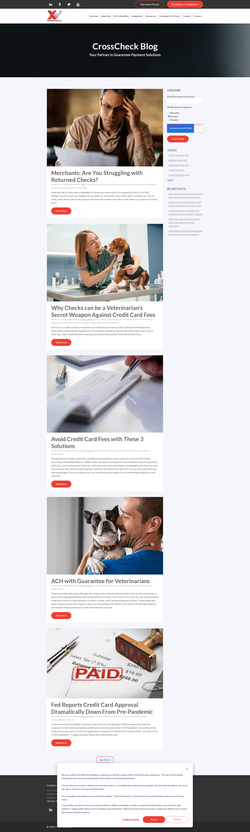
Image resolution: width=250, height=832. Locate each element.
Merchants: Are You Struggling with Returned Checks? (97, 176)
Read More (61, 210)
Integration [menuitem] (137, 16)
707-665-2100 (53, 801)
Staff (83, 184)
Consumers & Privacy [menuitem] (169, 16)
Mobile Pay (114, 323)
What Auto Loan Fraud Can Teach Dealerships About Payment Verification (184, 222)
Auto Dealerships (179, 165)
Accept (154, 819)
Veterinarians (112, 319)
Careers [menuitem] (187, 16)
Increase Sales (133, 319)
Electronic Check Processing (131, 184)
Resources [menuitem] (151, 16)
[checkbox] (185, 116)
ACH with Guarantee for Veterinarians (100, 580)
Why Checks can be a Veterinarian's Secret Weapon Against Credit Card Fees (103, 311)
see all (170, 179)
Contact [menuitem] (198, 16)
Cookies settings (130, 819)
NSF (85, 188)
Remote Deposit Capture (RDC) (63, 188)
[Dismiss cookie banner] (187, 769)
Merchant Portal (149, 4)
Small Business (115, 716)
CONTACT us (54, 785)
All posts (105, 759)
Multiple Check (57, 323)
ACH (62, 454)
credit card (79, 188)
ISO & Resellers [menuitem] (121, 16)
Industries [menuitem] (106, 16)
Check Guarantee (113, 184)
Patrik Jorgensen (87, 319)
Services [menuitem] (94, 16)
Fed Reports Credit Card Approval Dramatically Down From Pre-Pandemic (102, 708)
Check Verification (149, 184)
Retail (107, 716)
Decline (177, 819)
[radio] (185, 113)
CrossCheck (101, 184)
